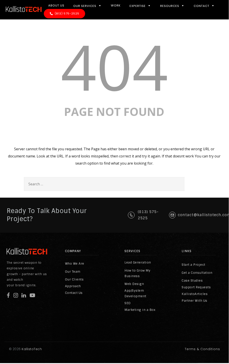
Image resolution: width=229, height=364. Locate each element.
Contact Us (74, 293)
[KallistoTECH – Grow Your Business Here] (24, 15)
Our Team (72, 272)
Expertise (138, 6)
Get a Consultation (197, 273)
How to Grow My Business (137, 273)
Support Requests (196, 287)
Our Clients (74, 279)
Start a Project (193, 265)
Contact (201, 6)
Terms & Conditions (202, 349)
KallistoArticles (195, 294)
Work (116, 5)
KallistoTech (31, 349)
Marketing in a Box (139, 310)
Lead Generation (137, 262)
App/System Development (135, 293)
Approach (73, 286)
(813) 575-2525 (67, 13)
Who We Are (74, 263)
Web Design (134, 284)
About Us (56, 5)
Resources (169, 6)
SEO (127, 303)
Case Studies (192, 280)
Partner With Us (194, 301)
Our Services (84, 6)
